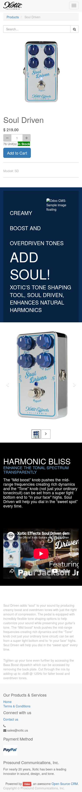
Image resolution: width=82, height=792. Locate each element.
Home (7, 701)
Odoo (27, 784)
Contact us (10, 719)
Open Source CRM (65, 783)
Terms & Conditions (16, 706)
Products (13, 17)
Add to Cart (17, 153)
